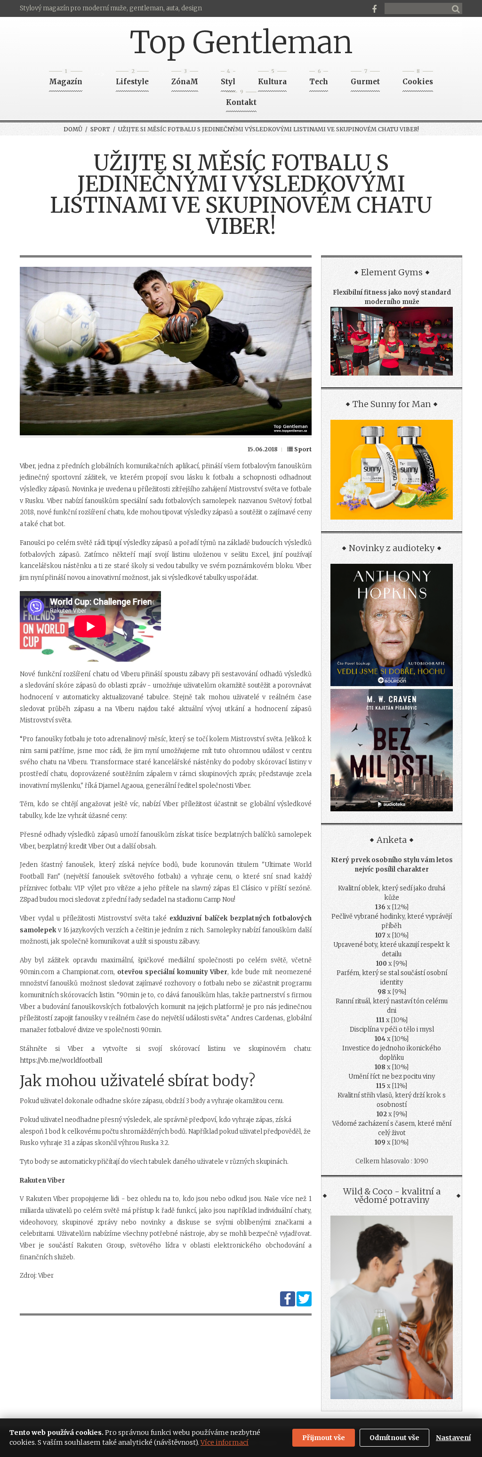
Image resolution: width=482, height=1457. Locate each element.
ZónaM (184, 79)
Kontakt (241, 99)
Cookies (417, 79)
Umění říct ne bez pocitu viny (391, 1077)
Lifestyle (132, 79)
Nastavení (453, 1437)
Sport (100, 129)
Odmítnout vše (394, 1437)
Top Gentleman (241, 42)
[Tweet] (304, 1304)
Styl (228, 79)
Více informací (225, 1442)
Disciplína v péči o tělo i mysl (392, 1029)
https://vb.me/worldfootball (61, 1061)
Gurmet (365, 79)
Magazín (65, 79)
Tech (318, 79)
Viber (27, 466)
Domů (73, 129)
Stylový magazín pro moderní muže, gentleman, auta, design (111, 8)
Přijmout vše (323, 1437)
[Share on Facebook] (287, 1304)
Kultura (272, 79)
